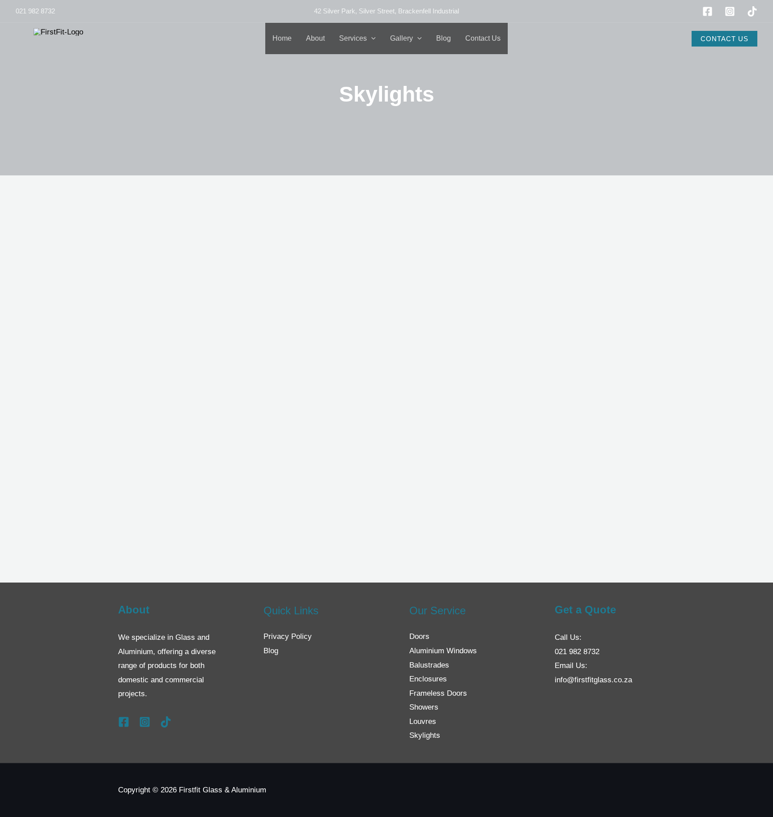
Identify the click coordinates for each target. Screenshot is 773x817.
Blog (443, 38)
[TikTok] (752, 11)
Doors (419, 636)
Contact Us (483, 38)
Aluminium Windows (443, 651)
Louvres (422, 721)
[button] (371, 38)
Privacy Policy (287, 636)
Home (282, 38)
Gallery (401, 38)
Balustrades (429, 665)
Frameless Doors (438, 693)
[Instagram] (730, 11)
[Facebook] (707, 11)
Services (353, 38)
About (315, 38)
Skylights (424, 735)
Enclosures (428, 679)
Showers (423, 707)
